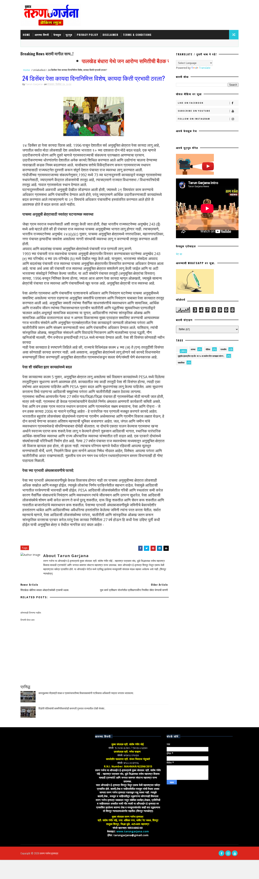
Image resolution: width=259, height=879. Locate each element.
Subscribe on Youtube (194, 111)
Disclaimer (110, 35)
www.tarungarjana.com (132, 831)
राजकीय (223, 349)
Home (26, 35)
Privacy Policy (87, 35)
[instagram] (228, 853)
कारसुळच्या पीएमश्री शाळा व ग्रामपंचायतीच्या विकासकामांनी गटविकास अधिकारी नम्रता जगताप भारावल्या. (86, 693)
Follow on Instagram (194, 118)
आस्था (193, 349)
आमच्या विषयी (42, 35)
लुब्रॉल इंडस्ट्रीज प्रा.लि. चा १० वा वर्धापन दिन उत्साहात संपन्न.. (201, 356)
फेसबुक (57, 35)
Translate (204, 68)
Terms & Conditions (137, 35)
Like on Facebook (190, 103)
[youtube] (235, 853)
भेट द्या (179, 254)
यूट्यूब (69, 35)
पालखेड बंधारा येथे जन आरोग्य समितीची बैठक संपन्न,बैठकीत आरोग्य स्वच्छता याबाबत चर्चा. (157, 61)
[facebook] (221, 853)
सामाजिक (181, 362)
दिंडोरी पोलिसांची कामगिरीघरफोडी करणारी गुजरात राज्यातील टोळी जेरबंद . (71, 708)
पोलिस (208, 349)
